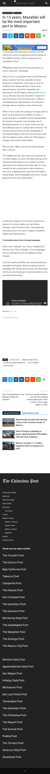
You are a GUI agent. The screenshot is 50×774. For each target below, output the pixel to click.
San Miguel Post (12, 673)
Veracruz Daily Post (14, 750)
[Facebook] (4, 35)
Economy (8, 511)
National (5, 496)
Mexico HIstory (11, 529)
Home (4, 9)
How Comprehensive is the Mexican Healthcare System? (13, 397)
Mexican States (14, 9)
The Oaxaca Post (12, 590)
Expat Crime (10, 525)
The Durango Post (13, 638)
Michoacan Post (12, 687)
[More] (44, 35)
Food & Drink (7, 540)
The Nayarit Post (12, 722)
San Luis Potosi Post (14, 694)
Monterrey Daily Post (15, 618)
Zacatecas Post (11, 756)
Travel (4, 514)
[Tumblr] (16, 35)
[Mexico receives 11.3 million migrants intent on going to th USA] (8, 446)
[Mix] (27, 35)
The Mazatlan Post (10, 317)
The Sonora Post (12, 729)
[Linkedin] (21, 35)
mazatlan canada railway (30, 360)
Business (6, 507)
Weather (8, 533)
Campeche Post (11, 583)
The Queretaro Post (14, 708)
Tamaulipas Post (12, 701)
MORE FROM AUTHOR (30, 413)
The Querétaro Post (14, 604)
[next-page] (7, 454)
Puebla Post (9, 736)
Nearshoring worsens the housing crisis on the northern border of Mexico (31, 422)
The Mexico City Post (15, 645)
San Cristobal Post (13, 597)
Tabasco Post (10, 576)
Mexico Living (7, 518)
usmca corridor (8, 365)
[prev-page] (3, 454)
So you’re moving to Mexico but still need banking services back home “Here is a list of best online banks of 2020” (36, 399)
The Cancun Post (12, 562)
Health (5, 536)
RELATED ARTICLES (11, 413)
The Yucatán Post (13, 555)
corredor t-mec (14, 360)
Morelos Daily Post (13, 659)
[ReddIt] (32, 35)
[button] (4, 3)
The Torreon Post (13, 743)
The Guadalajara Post (15, 625)
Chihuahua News (9, 492)
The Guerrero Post (13, 611)
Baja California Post (14, 569)
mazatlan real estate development (14, 363)
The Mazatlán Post (13, 632)
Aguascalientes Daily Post (17, 666)
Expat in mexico (11, 522)
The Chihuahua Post (14, 715)
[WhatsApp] (38, 35)
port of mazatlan (33, 363)
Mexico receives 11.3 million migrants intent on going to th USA (30, 446)
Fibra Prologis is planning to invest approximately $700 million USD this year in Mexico (31, 434)
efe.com (13, 311)
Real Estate (17, 13)
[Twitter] (10, 35)
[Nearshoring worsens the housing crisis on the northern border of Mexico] (8, 422)
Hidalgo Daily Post (13, 680)
